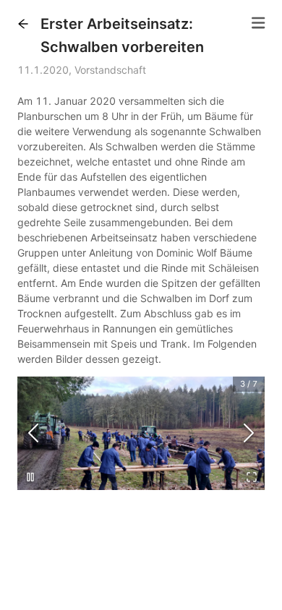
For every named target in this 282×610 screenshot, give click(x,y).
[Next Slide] (249, 432)
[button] (23, 24)
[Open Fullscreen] (252, 477)
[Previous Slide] (33, 432)
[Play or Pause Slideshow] (30, 477)
